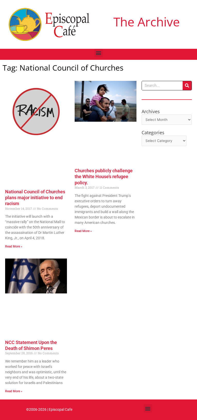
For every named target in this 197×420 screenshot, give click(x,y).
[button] (98, 53)
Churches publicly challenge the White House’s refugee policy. (104, 176)
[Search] (187, 85)
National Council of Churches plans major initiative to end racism (35, 197)
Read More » (13, 246)
